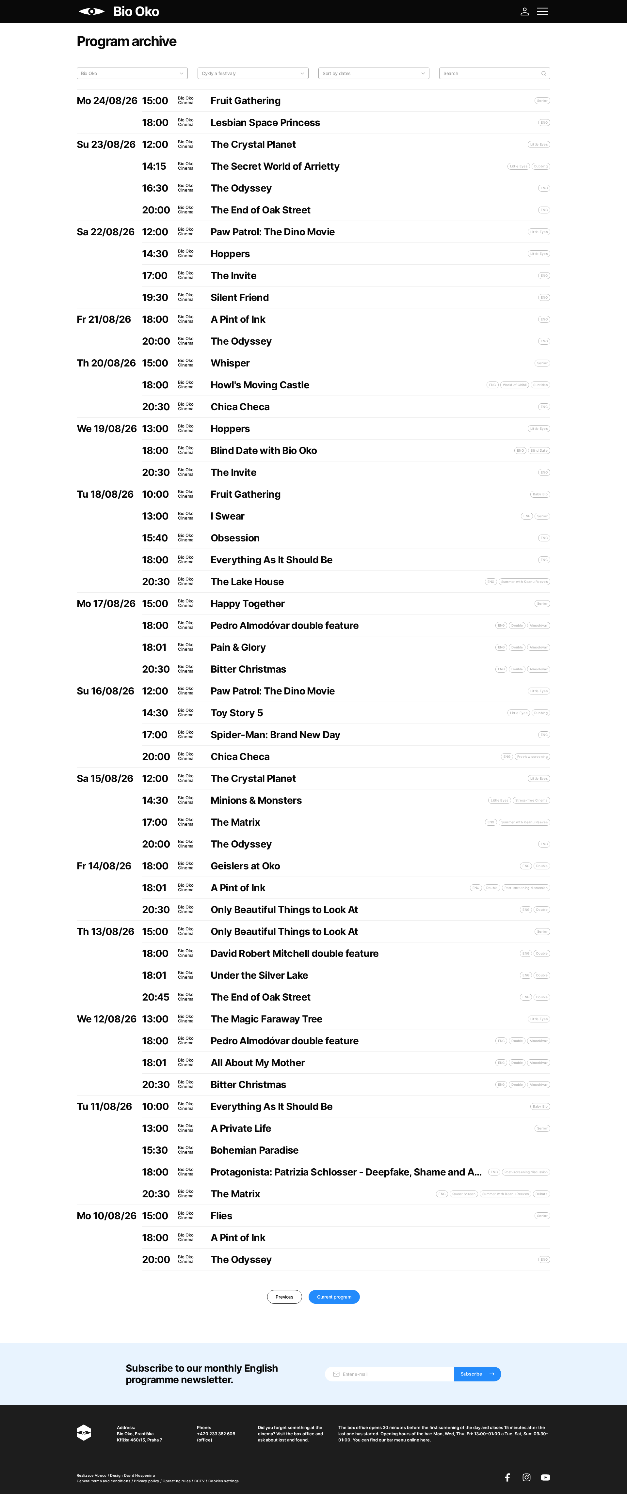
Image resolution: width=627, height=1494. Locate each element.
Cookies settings (223, 1481)
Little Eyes (539, 144)
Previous (285, 1296)
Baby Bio (540, 494)
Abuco (101, 1475)
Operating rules (177, 1481)
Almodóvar (539, 625)
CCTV (200, 1481)
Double (517, 625)
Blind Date (539, 450)
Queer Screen (463, 1194)
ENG (544, 122)
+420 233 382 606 (216, 1433)
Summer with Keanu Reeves (524, 582)
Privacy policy (147, 1481)
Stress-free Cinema (531, 800)
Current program (334, 1296)
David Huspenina (139, 1475)
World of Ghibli (515, 385)
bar (428, 1433)
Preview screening (532, 756)
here (425, 1439)
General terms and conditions (104, 1481)
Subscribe (471, 1374)
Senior (542, 100)
